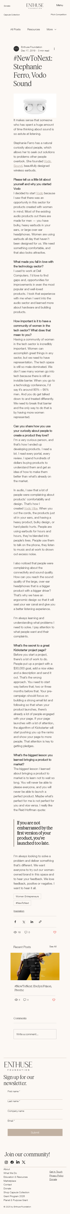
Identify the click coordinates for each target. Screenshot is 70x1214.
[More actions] (54, 49)
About (7, 1169)
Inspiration (19, 910)
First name (14, 1091)
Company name (16, 1110)
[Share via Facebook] (15, 921)
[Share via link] (40, 921)
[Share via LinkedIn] (31, 921)
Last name (14, 1101)
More (50, 29)
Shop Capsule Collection (16, 1192)
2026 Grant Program (14, 1196)
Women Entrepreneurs (27, 896)
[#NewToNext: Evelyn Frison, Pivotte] (35, 966)
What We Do (10, 1173)
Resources (33, 29)
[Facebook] (12, 1162)
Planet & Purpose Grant (16, 1200)
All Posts (15, 29)
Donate (7, 1188)
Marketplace (10, 1180)
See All (53, 946)
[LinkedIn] (18, 1162)
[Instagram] (6, 1162)
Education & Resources (16, 1176)
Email (11, 1120)
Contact (8, 1184)
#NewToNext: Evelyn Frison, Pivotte (33, 988)
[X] (24, 1162)
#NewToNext (22, 902)
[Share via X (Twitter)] (23, 921)
